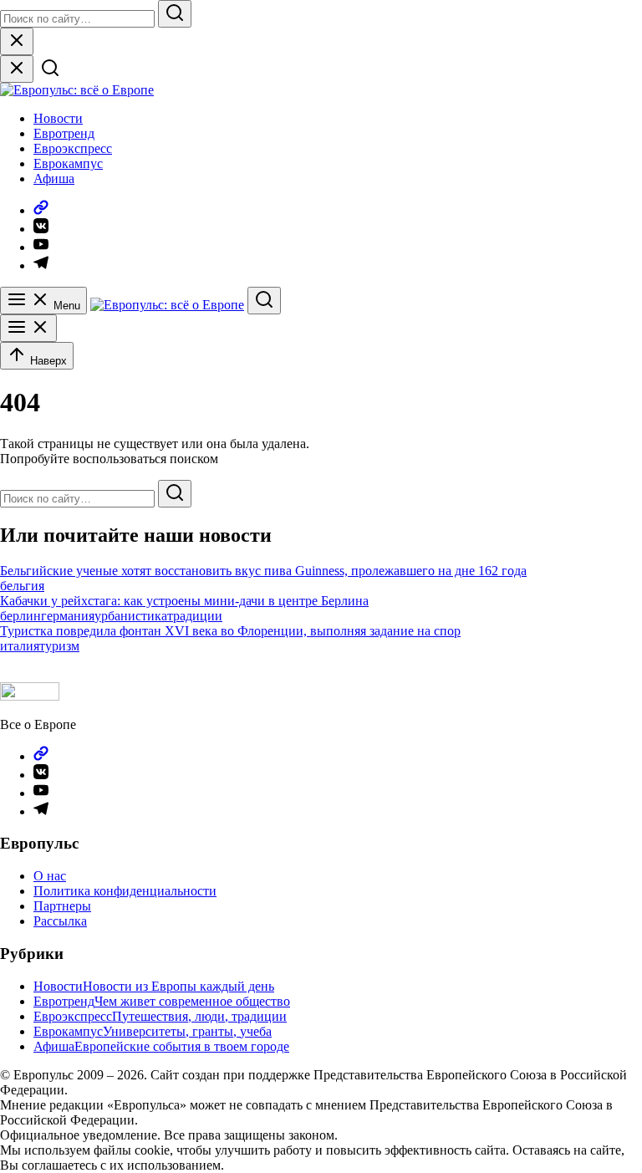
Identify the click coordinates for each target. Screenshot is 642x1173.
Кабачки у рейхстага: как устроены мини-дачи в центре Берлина (184, 601)
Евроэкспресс (72, 148)
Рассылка (60, 921)
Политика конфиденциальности (125, 891)
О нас (49, 876)
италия (19, 646)
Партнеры (62, 906)
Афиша (53, 178)
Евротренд (63, 133)
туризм (59, 646)
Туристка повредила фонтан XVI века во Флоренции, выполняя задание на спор (230, 631)
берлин (20, 616)
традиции (194, 616)
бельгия (22, 586)
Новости (58, 118)
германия (67, 616)
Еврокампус (68, 163)
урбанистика (130, 616)
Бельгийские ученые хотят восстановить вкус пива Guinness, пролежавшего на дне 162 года (263, 571)
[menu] (28, 328)
